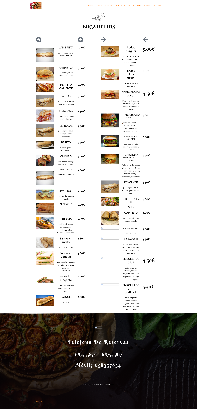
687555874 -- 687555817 (98, 354)
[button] (103, 6)
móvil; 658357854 (99, 365)
